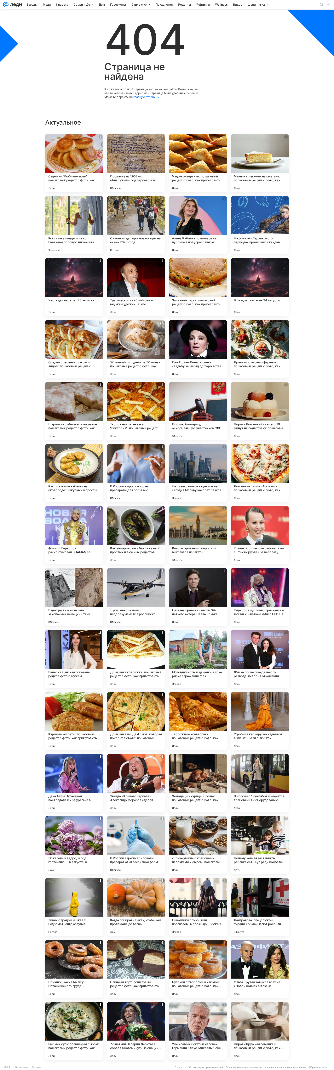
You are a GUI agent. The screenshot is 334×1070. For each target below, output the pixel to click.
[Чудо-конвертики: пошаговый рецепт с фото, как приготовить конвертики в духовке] (198, 163)
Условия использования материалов (285, 1067)
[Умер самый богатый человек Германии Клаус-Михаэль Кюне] (198, 1031)
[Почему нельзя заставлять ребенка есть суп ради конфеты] (260, 845)
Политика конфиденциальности (244, 1067)
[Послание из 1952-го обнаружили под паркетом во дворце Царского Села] (136, 163)
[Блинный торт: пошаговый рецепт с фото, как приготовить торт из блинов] (136, 969)
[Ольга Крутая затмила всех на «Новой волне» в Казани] (260, 969)
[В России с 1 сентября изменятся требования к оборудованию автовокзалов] (260, 783)
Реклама (36, 1067)
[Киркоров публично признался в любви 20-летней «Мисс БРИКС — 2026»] (260, 597)
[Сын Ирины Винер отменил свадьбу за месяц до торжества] (198, 349)
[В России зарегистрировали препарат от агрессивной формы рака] (136, 845)
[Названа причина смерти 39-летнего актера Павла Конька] (198, 597)
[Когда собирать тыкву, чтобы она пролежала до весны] (136, 907)
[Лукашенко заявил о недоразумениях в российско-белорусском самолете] (136, 597)
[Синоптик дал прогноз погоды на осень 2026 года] (136, 225)
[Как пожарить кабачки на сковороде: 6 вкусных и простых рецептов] (74, 473)
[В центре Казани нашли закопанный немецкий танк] (74, 597)
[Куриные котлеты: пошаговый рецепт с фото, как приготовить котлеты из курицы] (74, 721)
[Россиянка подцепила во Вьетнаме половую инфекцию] (74, 225)
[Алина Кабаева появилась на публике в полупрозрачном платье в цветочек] (198, 225)
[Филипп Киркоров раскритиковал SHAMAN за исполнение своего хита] (74, 535)
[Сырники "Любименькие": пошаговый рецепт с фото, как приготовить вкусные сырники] (74, 163)
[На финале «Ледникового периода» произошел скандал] (260, 225)
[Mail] (6, 4)
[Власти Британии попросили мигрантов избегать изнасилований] (198, 535)
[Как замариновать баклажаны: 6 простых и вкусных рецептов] (136, 535)
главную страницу (146, 97)
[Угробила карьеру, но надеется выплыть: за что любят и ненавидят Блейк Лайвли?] (260, 721)
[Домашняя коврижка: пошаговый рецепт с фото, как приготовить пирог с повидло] (136, 659)
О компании (21, 1067)
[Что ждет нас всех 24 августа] (260, 287)
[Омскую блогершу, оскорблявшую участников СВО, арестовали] (198, 411)
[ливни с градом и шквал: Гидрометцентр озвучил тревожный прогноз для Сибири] (74, 907)
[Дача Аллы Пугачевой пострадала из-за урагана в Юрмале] (74, 783)
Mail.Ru (8, 1067)
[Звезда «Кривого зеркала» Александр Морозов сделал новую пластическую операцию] (136, 783)
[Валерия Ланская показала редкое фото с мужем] (74, 659)
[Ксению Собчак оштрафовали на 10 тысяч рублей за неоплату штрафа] (260, 535)
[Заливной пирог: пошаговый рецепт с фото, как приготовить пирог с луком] (198, 287)
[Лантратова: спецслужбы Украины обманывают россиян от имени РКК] (260, 907)
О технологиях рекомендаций (206, 1067)
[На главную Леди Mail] (15, 4)
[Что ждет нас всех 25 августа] (74, 287)
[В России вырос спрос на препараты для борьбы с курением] (136, 473)
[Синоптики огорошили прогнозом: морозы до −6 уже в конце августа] (198, 907)
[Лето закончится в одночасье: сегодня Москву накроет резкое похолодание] (198, 473)
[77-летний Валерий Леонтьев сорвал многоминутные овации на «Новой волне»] (136, 1031)
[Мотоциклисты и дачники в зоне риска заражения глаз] (198, 659)
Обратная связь (318, 1067)
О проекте (180, 1067)
